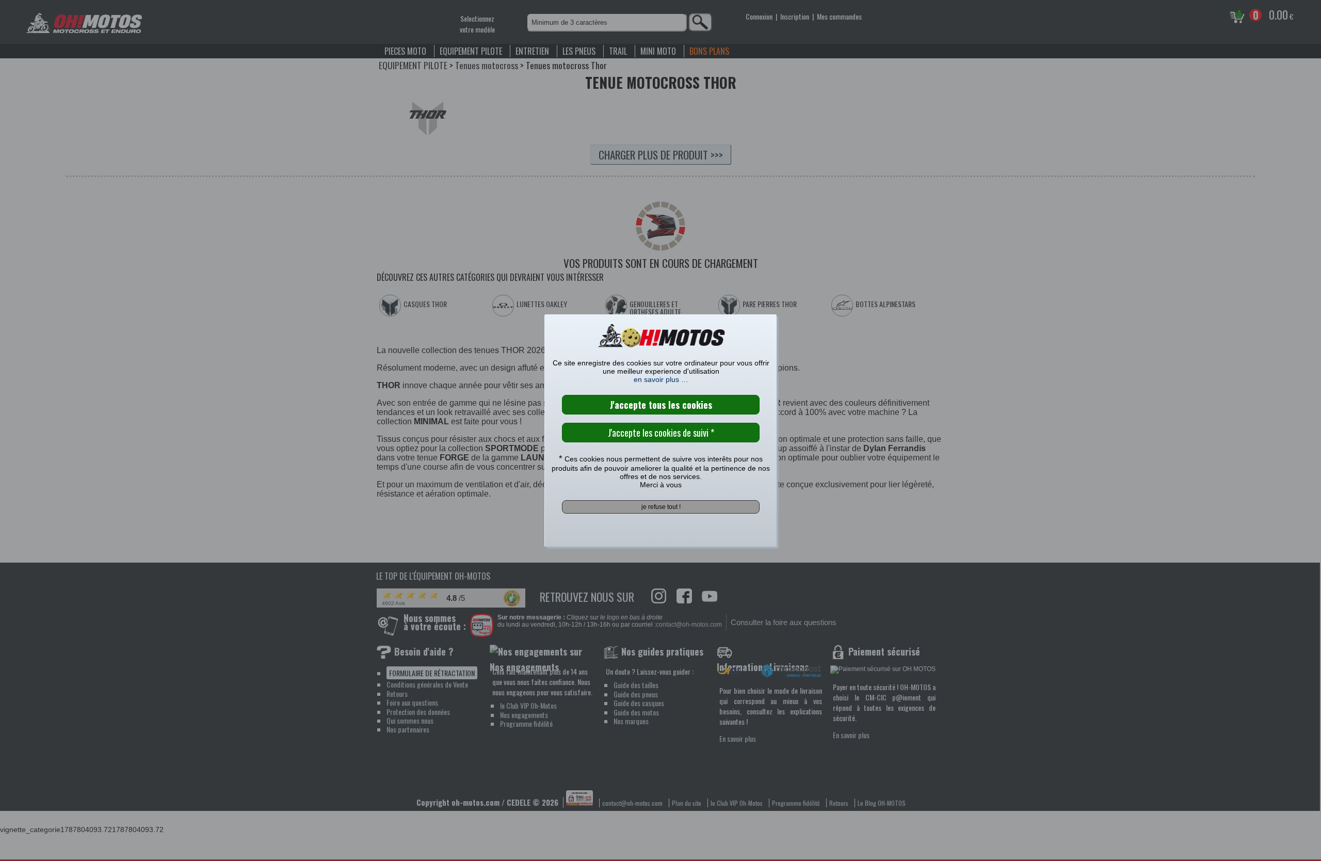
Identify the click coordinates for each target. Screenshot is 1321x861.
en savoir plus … (661, 379)
